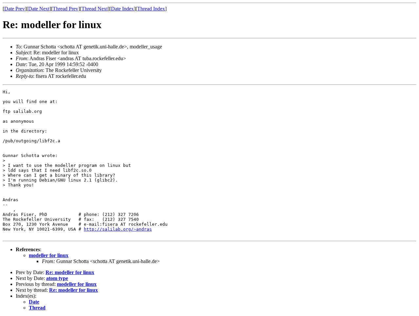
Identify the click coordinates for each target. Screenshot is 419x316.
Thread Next (95, 8)
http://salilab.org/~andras (118, 229)
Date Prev (14, 8)
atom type (57, 278)
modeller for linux (48, 255)
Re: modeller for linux (70, 272)
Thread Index (151, 8)
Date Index (122, 8)
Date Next (38, 8)
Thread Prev (65, 8)
